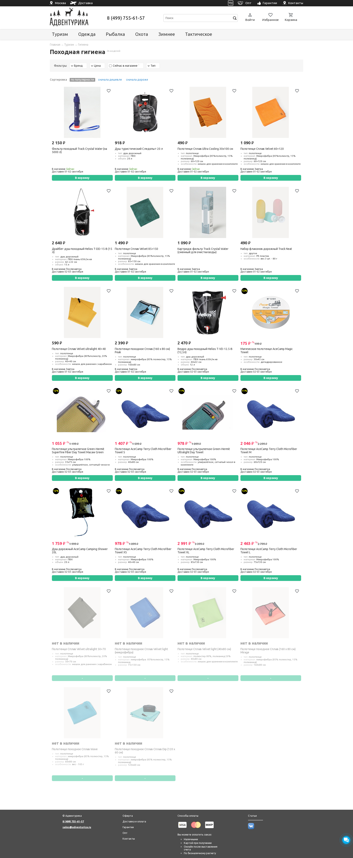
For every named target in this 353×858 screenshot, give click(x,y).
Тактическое (198, 34)
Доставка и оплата (134, 821)
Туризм (60, 34)
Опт (125, 832)
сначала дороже (137, 79)
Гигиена (83, 44)
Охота (141, 34)
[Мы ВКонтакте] (251, 828)
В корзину (82, 177)
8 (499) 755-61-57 (126, 17)
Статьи (252, 815)
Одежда (87, 34)
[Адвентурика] (78, 17)
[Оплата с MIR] (209, 828)
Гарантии (128, 827)
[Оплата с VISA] (182, 828)
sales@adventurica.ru (77, 827)
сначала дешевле (110, 79)
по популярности (82, 79)
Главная (55, 44)
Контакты (129, 838)
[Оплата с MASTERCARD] (196, 828)
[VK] (230, 3)
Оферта (128, 815)
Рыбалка (115, 34)
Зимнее (166, 34)
